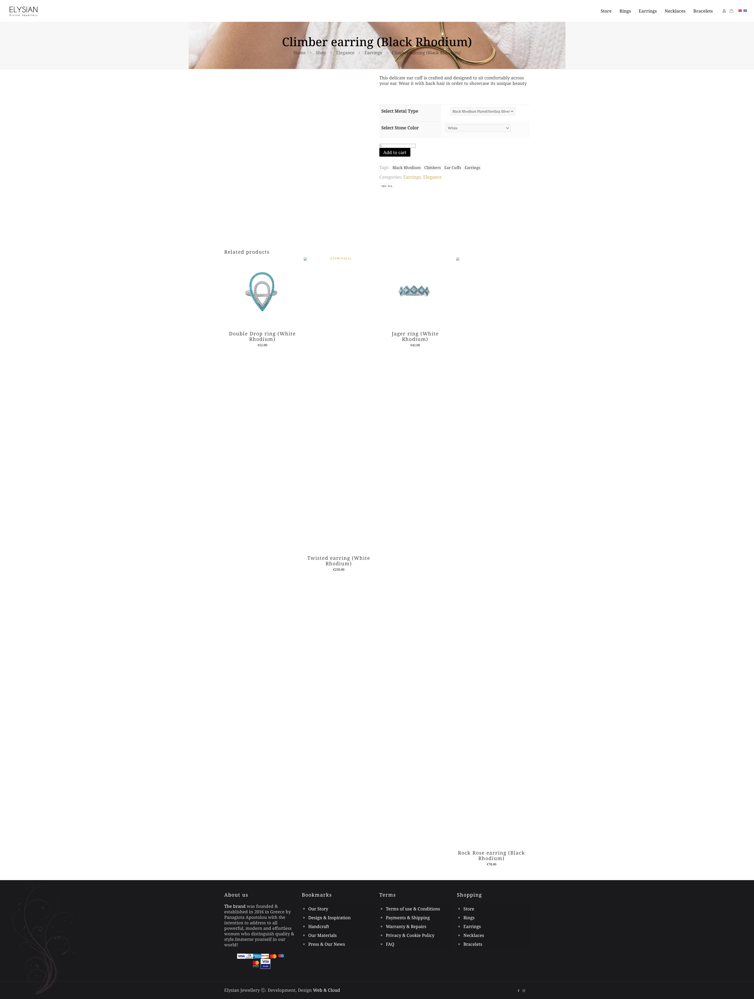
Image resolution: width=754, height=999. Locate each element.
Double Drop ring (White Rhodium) (262, 336)
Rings (469, 917)
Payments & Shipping (408, 917)
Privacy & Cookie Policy (410, 935)
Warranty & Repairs (406, 926)
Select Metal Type (399, 111)
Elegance (345, 52)
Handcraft (318, 926)
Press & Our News (326, 944)
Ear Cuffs (452, 167)
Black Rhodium (407, 167)
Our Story (318, 909)
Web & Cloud (326, 990)
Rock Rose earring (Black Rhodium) (491, 855)
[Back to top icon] (730, 989)
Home (299, 52)
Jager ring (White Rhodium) (415, 336)
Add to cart (394, 152)
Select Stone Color (400, 127)
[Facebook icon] (518, 991)
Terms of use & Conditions (413, 909)
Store (468, 909)
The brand (235, 906)
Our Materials (322, 935)
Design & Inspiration (329, 917)
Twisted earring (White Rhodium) (338, 561)
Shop (321, 52)
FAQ (390, 944)
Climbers (432, 167)
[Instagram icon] (524, 991)
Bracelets (472, 944)
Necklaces (473, 935)
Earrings (373, 52)
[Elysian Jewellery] (23, 11)
